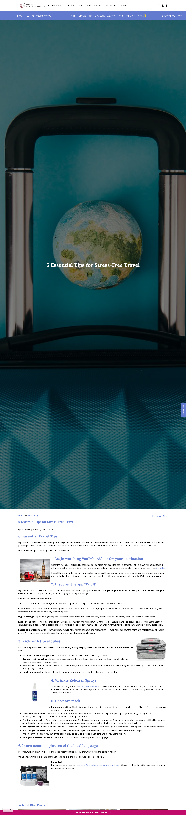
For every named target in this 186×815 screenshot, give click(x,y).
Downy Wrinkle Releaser (89, 686)
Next (165, 516)
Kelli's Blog (33, 516)
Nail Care (92, 5)
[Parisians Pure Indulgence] (32, 5)
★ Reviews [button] (183, 410)
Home (21, 516)
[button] (93, 812)
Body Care (74, 5)
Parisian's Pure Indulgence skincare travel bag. (98, 765)
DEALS (123, 5)
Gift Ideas (111, 5)
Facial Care (55, 5)
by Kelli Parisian (24, 530)
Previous (156, 516)
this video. (161, 568)
